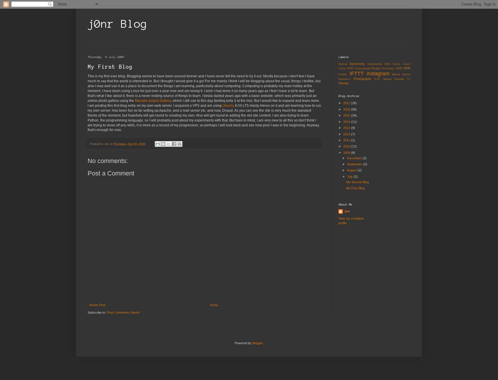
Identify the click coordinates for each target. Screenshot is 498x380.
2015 (347, 115)
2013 (347, 128)
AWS (387, 64)
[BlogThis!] (163, 144)
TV (408, 79)
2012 (347, 134)
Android (342, 64)
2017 (347, 103)
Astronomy (357, 63)
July (350, 176)
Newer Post (97, 305)
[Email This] (158, 144)
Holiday (342, 74)
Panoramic (344, 79)
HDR (406, 68)
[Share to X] (168, 144)
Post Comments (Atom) (123, 312)
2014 (347, 121)
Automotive (374, 63)
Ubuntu (228, 106)
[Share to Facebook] (174, 144)
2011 (347, 140)
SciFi (377, 79)
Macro (396, 74)
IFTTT (357, 73)
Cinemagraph (363, 68)
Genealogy (388, 68)
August (352, 170)
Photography (362, 79)
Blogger (257, 343)
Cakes (406, 64)
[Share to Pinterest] (179, 144)
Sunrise (399, 79)
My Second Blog (357, 182)
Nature (406, 74)
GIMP (398, 68)
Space (387, 79)
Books (396, 64)
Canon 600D (346, 68)
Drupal (376, 68)
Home (214, 305)
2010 (347, 146)
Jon (347, 211)
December (355, 158)
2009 (347, 152)
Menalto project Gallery (153, 101)
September (355, 164)
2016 (347, 109)
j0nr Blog (117, 24)
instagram (378, 73)
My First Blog (355, 188)
